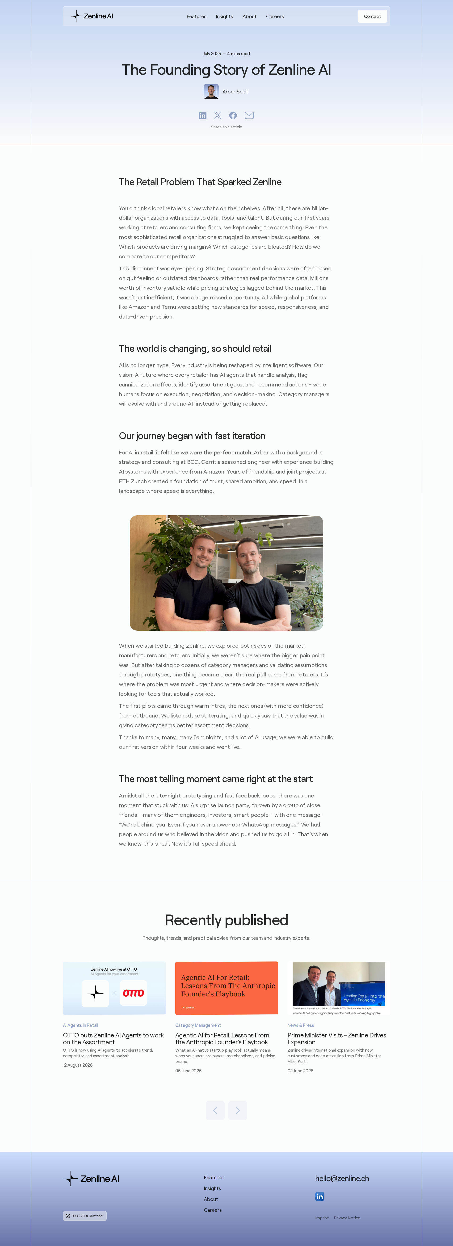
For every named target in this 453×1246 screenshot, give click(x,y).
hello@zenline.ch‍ (342, 1178)
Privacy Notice (347, 1217)
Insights (224, 16)
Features (196, 16)
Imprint (322, 1217)
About (250, 16)
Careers (275, 16)
